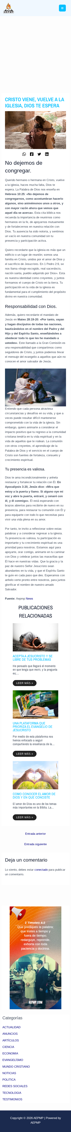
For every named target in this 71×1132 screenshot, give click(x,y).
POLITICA (9, 1079)
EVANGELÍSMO (12, 1060)
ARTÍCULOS (10, 1040)
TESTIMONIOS (12, 1099)
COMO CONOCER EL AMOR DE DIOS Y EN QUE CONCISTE (34, 796)
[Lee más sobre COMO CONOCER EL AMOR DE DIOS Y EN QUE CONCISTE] (35, 775)
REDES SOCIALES (14, 1086)
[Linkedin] (47, 154)
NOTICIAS (9, 1073)
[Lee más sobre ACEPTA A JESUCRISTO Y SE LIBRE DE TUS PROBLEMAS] (35, 637)
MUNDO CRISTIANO (16, 1066)
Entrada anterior (35, 833)
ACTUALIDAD (11, 1027)
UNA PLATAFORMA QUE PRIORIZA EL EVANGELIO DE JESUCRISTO (32, 726)
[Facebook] (31, 154)
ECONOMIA (10, 1053)
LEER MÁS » (24, 683)
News (29, 598)
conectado (41, 869)
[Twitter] (39, 154)
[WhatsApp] (24, 154)
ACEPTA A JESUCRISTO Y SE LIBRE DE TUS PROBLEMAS (33, 658)
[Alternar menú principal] (62, 8)
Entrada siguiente (35, 844)
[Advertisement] (35, 53)
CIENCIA (8, 1047)
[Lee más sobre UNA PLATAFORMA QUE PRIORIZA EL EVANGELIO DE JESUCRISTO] (35, 704)
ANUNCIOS (10, 1033)
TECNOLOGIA (11, 1092)
